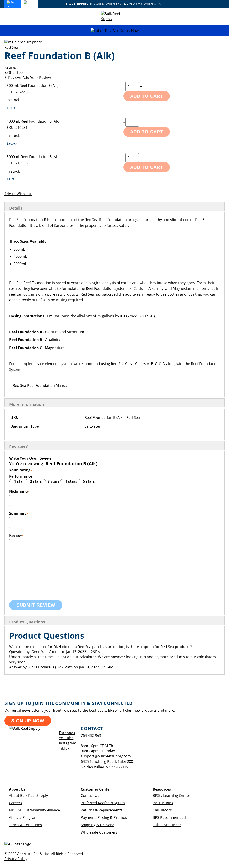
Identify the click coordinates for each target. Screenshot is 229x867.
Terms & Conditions (25, 824)
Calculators (162, 810)
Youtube (66, 737)
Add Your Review (37, 77)
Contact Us (90, 795)
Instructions (163, 802)
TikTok (64, 748)
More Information (26, 404)
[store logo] (114, 16)
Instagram (67, 743)
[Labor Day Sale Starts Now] (114, 30)
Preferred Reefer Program (103, 802)
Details (15, 208)
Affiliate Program (23, 817)
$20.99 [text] (12, 108)
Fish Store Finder (167, 824)
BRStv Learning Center (171, 795)
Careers (15, 802)
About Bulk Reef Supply (28, 795)
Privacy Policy (15, 858)
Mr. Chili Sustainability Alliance (34, 810)
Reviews (18, 447)
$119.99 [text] (12, 179)
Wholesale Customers (99, 832)
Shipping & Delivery (97, 824)
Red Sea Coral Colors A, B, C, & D (138, 363)
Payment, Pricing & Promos (104, 817)
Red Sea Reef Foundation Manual (40, 385)
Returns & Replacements (102, 810)
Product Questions (27, 622)
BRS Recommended (169, 817)
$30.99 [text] (12, 143)
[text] (114, 72)
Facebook (67, 732)
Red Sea (11, 47)
